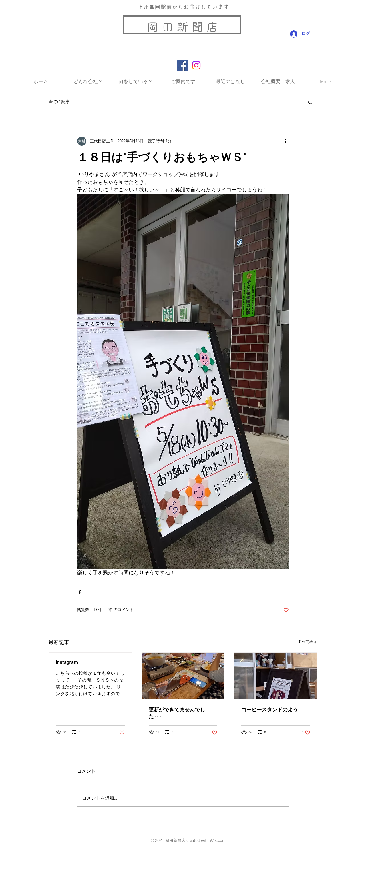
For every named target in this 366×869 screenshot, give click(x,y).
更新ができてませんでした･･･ (177, 713)
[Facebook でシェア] (80, 592)
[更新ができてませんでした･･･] (183, 676)
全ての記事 (59, 102)
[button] (310, 102)
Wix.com (217, 840)
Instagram (67, 663)
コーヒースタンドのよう (269, 710)
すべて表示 (307, 642)
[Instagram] (196, 65)
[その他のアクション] (285, 141)
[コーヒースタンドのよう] (275, 676)
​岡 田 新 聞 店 (182, 27)
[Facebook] (182, 65)
